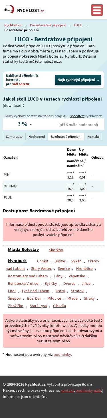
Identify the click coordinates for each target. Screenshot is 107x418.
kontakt (67, 390)
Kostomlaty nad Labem (28, 275)
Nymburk (17, 260)
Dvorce (69, 283)
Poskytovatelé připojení (48, 25)
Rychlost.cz (13, 25)
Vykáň (76, 261)
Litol (12, 290)
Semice (64, 268)
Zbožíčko (15, 305)
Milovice (54, 298)
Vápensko (77, 275)
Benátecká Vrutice (23, 283)
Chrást (42, 261)
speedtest (77, 115)
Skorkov (56, 249)
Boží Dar (34, 298)
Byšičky (51, 283)
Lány (58, 275)
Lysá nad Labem (35, 290)
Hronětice (84, 268)
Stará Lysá (38, 305)
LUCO (78, 25)
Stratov (77, 290)
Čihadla (59, 305)
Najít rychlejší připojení (76, 80)
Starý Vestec (41, 268)
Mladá (72, 298)
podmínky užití (88, 390)
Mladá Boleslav (23, 249)
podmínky (62, 354)
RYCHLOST (30, 10)
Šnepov (14, 298)
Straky (89, 298)
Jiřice (86, 283)
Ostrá (60, 290)
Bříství (59, 261)
